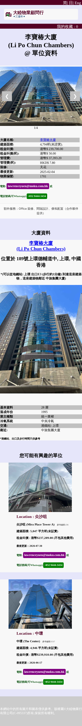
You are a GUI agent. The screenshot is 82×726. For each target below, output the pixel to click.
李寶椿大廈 (48, 139)
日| (71, 3)
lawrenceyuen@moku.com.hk (28, 186)
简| (65, 3)
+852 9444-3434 (37, 196)
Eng (78, 3)
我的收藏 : (67, 26)
